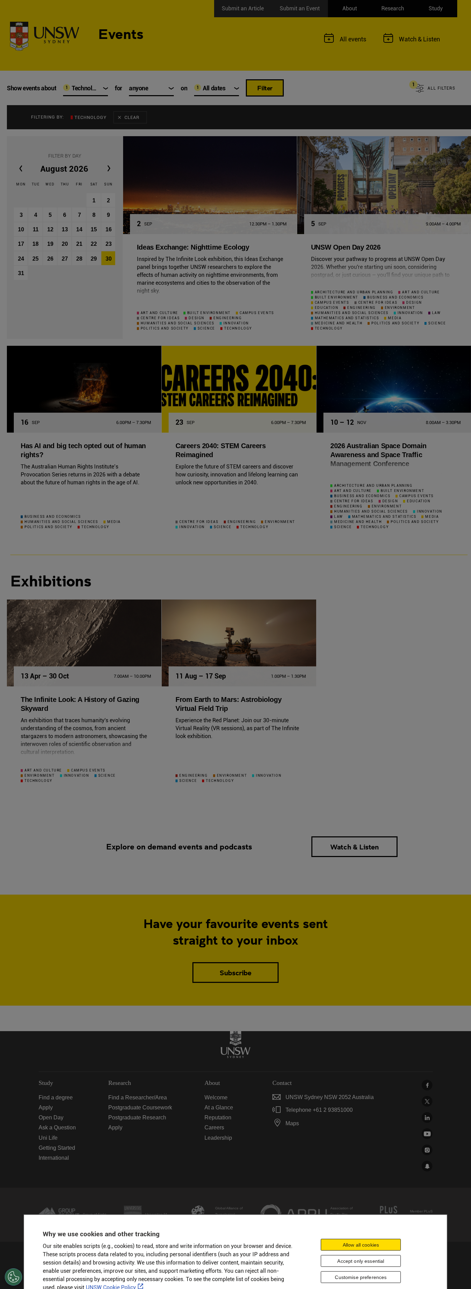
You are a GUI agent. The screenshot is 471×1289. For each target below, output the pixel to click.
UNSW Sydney (427, 1166)
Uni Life (48, 1138)
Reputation (217, 1117)
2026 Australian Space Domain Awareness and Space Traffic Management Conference (378, 454)
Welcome (216, 1097)
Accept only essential (360, 1260)
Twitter (427, 1101)
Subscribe (235, 972)
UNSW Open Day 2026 (346, 247)
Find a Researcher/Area (137, 1097)
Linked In (427, 1117)
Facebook (427, 1085)
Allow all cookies (361, 1244)
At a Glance (218, 1107)
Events (120, 33)
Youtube (427, 1133)
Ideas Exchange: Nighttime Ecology (193, 247)
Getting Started (57, 1148)
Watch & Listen (354, 847)
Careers (214, 1127)
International (54, 1158)
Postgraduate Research (137, 1117)
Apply (46, 1107)
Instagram (427, 1150)
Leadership (218, 1138)
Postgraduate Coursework (140, 1107)
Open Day (51, 1117)
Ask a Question (57, 1127)
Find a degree (56, 1097)
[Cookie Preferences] (13, 1277)
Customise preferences (361, 1277)
